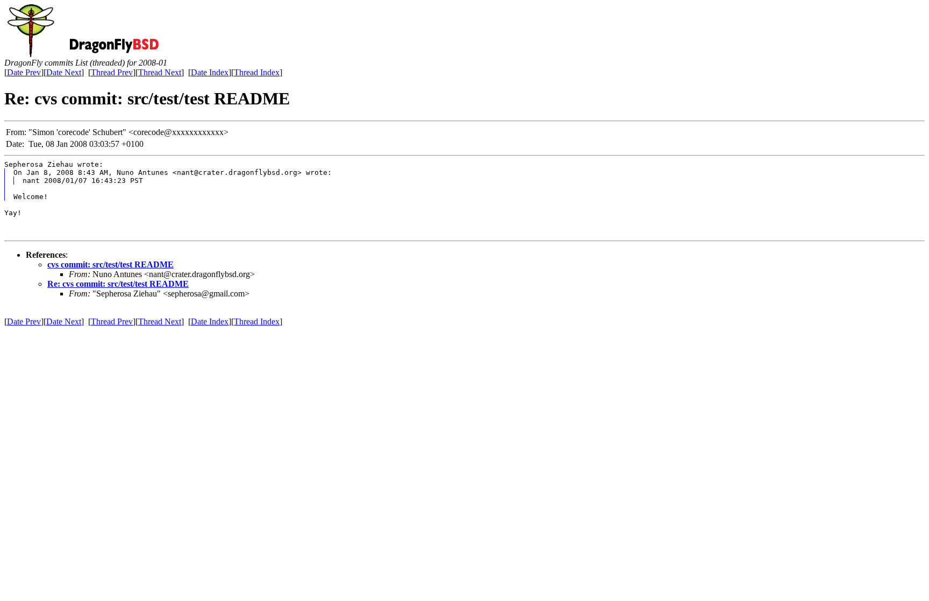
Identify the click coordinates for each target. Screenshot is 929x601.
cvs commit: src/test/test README (110, 264)
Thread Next (159, 72)
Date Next (63, 72)
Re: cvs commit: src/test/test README (118, 283)
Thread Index (257, 72)
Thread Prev (112, 72)
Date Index (209, 72)
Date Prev (24, 72)
